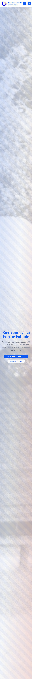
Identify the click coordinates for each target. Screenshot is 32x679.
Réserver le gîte (16, 361)
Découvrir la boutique (14, 356)
